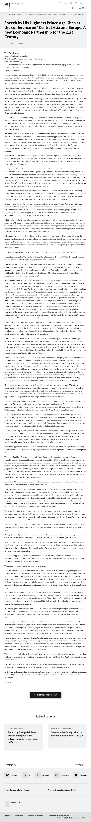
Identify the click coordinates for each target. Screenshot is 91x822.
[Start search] (71, 7)
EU (72, 145)
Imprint (7, 816)
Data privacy (19, 816)
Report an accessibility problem (58, 816)
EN (81, 3)
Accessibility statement (35, 816)
